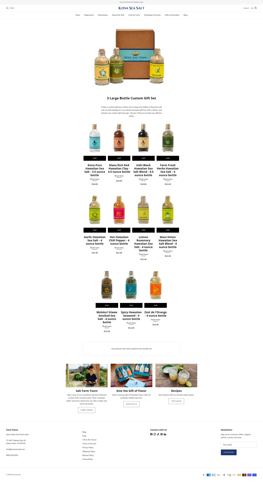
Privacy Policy (88, 447)
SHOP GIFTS (131, 404)
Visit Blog (176, 401)
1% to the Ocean (89, 439)
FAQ (84, 436)
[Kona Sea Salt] (131, 8)
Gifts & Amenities (172, 15)
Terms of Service (89, 443)
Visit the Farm (134, 15)
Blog (185, 15)
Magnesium (89, 15)
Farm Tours (87, 410)
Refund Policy (88, 455)
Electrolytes (103, 15)
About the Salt (118, 15)
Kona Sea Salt (15, 475)
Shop (78, 15)
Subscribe (229, 452)
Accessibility (87, 459)
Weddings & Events (152, 15)
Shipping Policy (88, 451)
